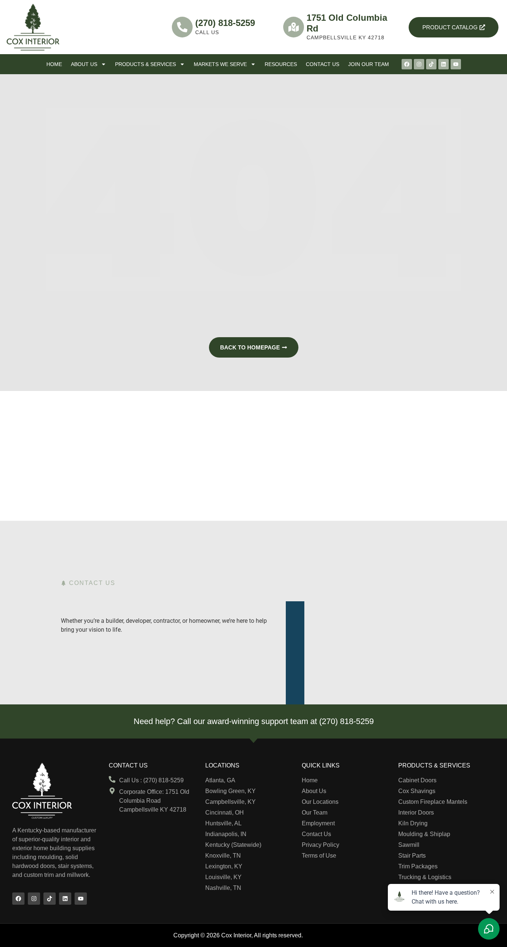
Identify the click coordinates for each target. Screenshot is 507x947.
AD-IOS (319, 934)
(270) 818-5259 (225, 23)
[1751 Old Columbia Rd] (293, 27)
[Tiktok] (431, 64)
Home (54, 64)
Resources (281, 64)
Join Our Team (368, 64)
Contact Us (322, 64)
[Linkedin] (443, 64)
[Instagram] (419, 64)
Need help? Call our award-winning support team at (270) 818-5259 (254, 721)
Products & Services (145, 64)
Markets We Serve (220, 64)
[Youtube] (456, 64)
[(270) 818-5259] (182, 27)
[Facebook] (407, 64)
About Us (84, 64)
